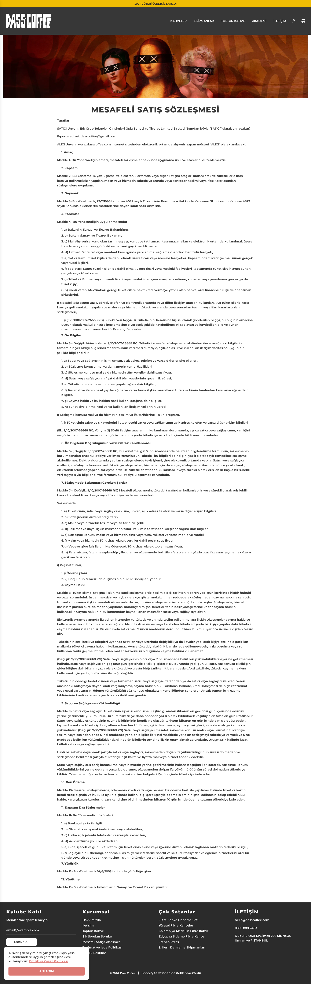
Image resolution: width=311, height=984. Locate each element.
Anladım (46, 971)
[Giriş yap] (294, 21)
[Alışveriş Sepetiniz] (303, 21)
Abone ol (21, 942)
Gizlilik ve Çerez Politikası (48, 961)
